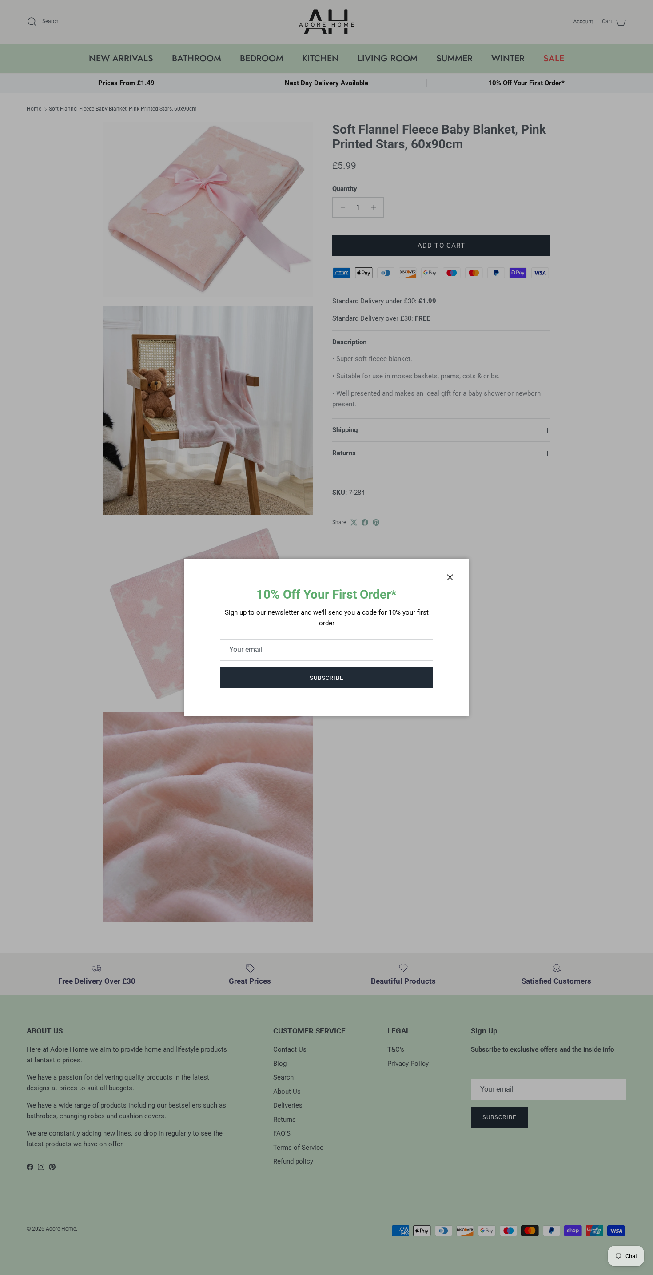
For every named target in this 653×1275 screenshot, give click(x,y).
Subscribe (326, 678)
